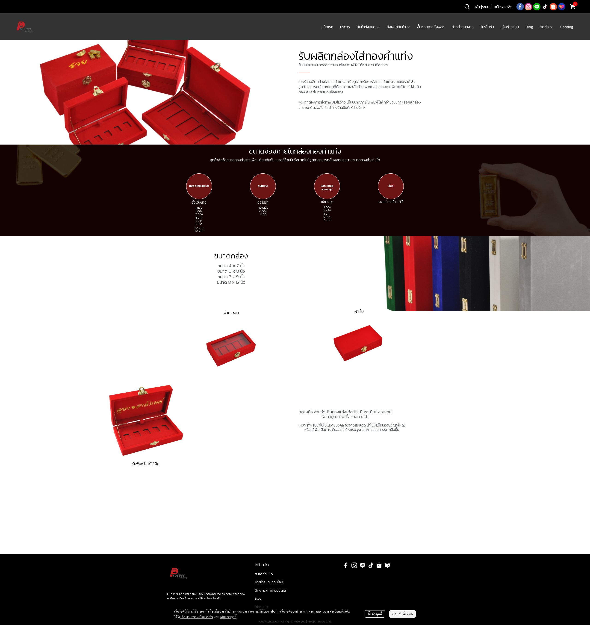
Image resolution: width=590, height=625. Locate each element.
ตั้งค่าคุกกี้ (375, 614)
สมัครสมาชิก (503, 6)
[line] (536, 6)
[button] (467, 7)
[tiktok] (545, 6)
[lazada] (561, 6)
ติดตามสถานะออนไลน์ (270, 590)
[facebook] (520, 6)
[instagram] (528, 6)
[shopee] (553, 6)
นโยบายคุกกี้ (228, 617)
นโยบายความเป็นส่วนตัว (196, 617)
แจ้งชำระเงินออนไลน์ (269, 582)
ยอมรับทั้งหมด (402, 614)
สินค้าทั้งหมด (264, 574)
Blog (258, 598)
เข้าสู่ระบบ (482, 6)
